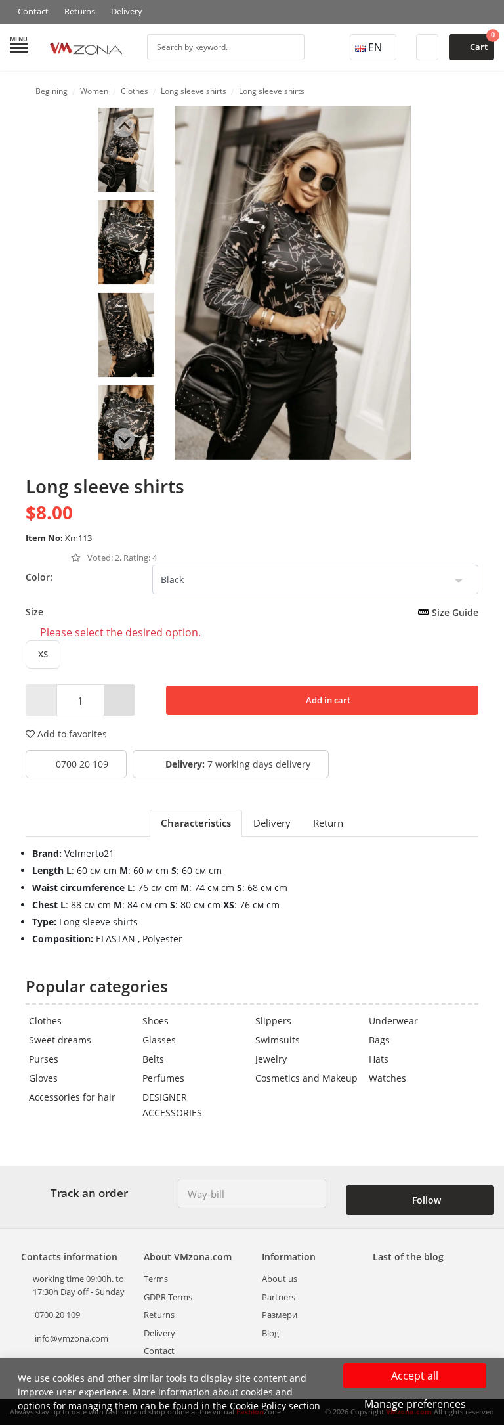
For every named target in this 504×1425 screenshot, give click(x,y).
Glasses (159, 1040)
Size (252, 612)
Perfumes (163, 1078)
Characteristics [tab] (196, 822)
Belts (153, 1059)
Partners (278, 1297)
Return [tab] (328, 822)
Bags (379, 1040)
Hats (378, 1059)
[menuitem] (126, 150)
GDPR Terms (168, 1297)
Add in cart (327, 700)
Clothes (45, 1021)
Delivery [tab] (272, 822)
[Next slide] (124, 438)
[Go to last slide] (124, 126)
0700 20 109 (80, 764)
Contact (33, 11)
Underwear (393, 1021)
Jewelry (271, 1059)
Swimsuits (277, 1040)
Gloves (43, 1078)
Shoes (155, 1021)
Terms (156, 1278)
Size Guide (453, 612)
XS (43, 654)
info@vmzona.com (71, 1338)
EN (375, 47)
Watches (387, 1078)
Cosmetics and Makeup (306, 1078)
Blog (270, 1333)
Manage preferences (415, 1404)
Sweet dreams (60, 1040)
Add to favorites (71, 734)
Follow (425, 1200)
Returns (79, 11)
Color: (39, 577)
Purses (43, 1059)
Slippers (273, 1021)
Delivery (126, 11)
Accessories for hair (72, 1097)
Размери (279, 1315)
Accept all (414, 1376)
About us (279, 1278)
